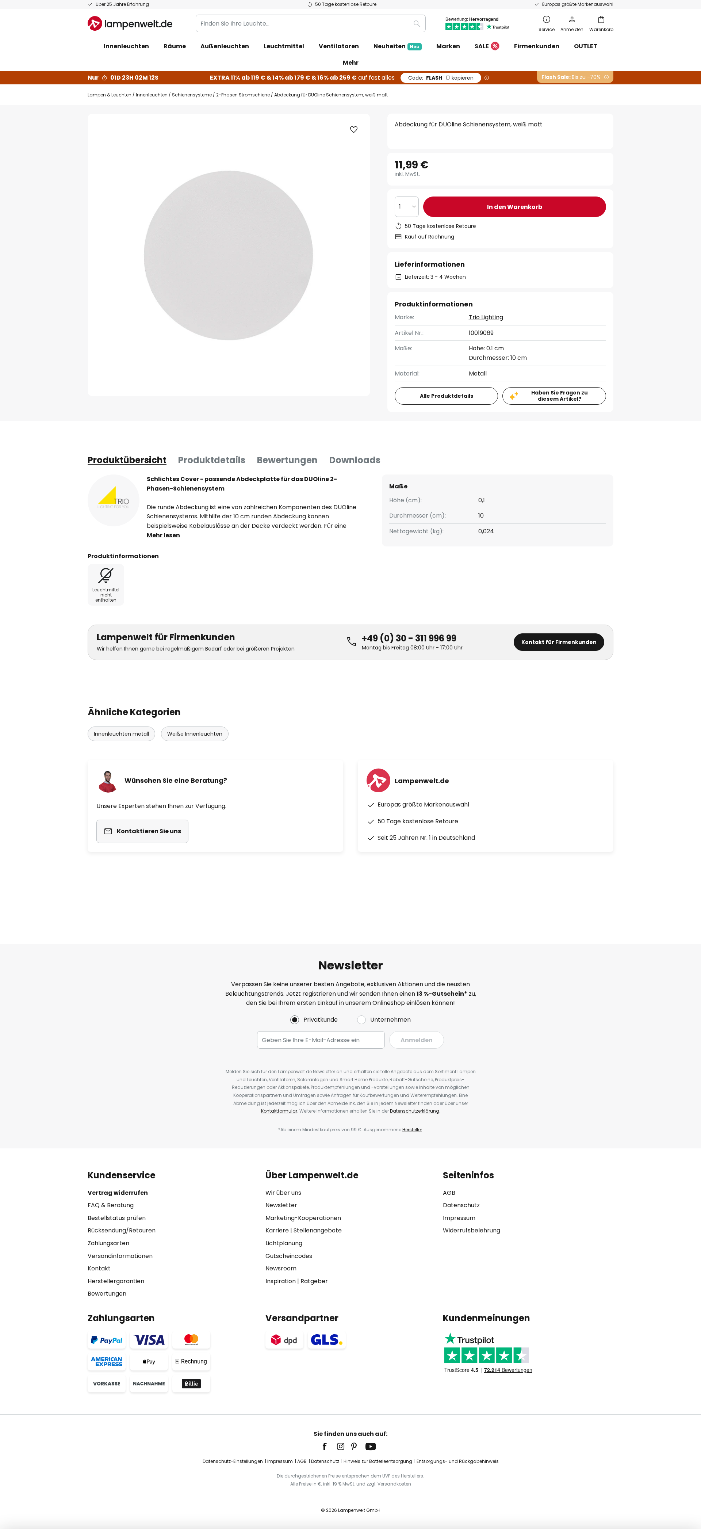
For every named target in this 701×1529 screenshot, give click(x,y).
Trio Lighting (486, 317)
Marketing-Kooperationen (303, 1218)
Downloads (354, 460)
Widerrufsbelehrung (471, 1230)
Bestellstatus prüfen (117, 1218)
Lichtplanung (283, 1243)
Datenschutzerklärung (414, 1111)
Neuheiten (397, 46)
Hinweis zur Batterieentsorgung (378, 1461)
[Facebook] (329, 1446)
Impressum (459, 1218)
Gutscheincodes (288, 1256)
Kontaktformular (279, 1111)
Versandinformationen (120, 1256)
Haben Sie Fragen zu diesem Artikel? (559, 396)
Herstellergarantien (116, 1281)
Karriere (277, 1230)
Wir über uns (283, 1193)
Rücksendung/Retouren (122, 1230)
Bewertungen (287, 460)
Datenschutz (461, 1205)
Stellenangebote (318, 1230)
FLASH (441, 77)
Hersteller (412, 1129)
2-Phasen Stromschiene (243, 95)
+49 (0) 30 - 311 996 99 (409, 638)
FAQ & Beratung (111, 1205)
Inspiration (280, 1281)
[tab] (127, 460)
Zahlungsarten (108, 1243)
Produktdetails (211, 460)
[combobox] (310, 23)
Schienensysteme (192, 95)
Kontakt (99, 1268)
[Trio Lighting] (113, 500)
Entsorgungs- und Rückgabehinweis (458, 1461)
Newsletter (281, 1205)
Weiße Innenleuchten (194, 733)
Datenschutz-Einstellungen (233, 1461)
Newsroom (280, 1268)
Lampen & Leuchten (109, 95)
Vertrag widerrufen (118, 1193)
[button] (353, 129)
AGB (449, 1193)
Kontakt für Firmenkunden (559, 642)
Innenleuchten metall (121, 733)
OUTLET (585, 46)
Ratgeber (314, 1281)
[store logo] (130, 23)
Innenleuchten (152, 95)
